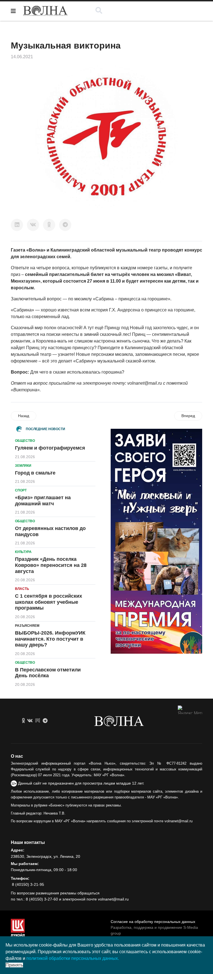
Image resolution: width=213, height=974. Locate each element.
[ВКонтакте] (33, 225)
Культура (23, 552)
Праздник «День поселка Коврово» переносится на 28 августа (51, 565)
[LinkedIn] (17, 225)
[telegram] (45, 721)
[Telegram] (65, 225)
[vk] (30, 721)
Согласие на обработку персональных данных (153, 921)
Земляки (23, 466)
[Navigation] (13, 11)
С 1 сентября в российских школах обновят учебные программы (48, 602)
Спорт (21, 490)
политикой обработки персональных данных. (72, 958)
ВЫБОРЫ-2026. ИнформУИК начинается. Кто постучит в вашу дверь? (50, 639)
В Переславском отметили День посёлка (48, 673)
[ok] (23, 721)
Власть (22, 589)
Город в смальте (35, 473)
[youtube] (37, 721)
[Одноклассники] (49, 225)
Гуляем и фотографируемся (50, 448)
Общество (25, 441)
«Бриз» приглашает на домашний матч (43, 500)
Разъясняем (27, 626)
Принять (14, 965)
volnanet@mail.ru (144, 383)
